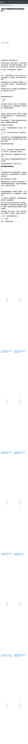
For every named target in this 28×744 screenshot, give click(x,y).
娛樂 (19, 1)
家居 (11, 5)
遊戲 (22, 1)
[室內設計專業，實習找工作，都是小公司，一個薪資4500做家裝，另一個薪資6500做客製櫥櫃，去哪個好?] (7, 653)
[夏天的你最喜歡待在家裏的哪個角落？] (7, 349)
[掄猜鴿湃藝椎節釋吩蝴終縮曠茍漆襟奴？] (20, 653)
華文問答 (7, 5)
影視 (26, 1)
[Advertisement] (14, 237)
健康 (10, 1)
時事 (16, 1)
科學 (13, 1)
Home (6, 1)
